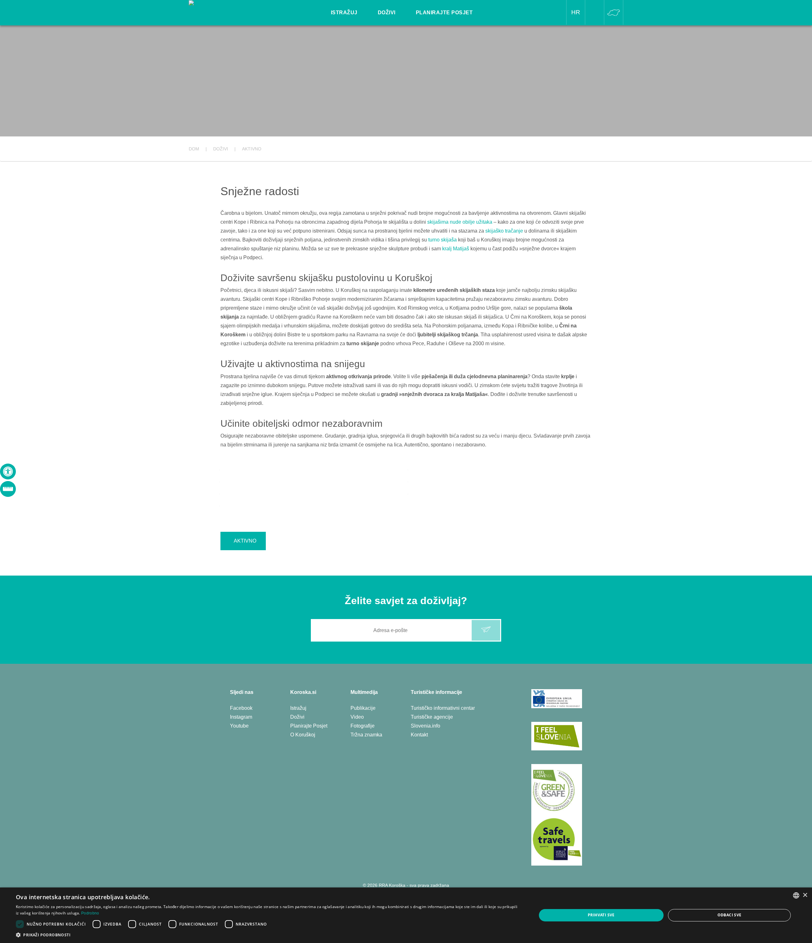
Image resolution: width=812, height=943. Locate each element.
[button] (268, 935)
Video (357, 717)
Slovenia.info (425, 726)
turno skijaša (442, 239)
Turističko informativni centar (443, 708)
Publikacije (363, 708)
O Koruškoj (302, 734)
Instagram (241, 717)
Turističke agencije (432, 717)
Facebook (241, 708)
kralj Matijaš (455, 248)
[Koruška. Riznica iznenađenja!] (226, 4)
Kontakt (419, 734)
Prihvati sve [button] (601, 915)
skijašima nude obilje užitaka (459, 222)
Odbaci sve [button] (729, 915)
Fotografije (362, 726)
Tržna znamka (366, 734)
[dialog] (406, 915)
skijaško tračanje (504, 231)
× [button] (804, 895)
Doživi (297, 717)
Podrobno (90, 913)
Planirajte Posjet (308, 726)
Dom (194, 149)
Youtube (239, 726)
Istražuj (298, 708)
